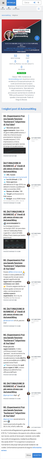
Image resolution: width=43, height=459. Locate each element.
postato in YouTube (10, 156)
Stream (3, 9)
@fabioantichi (8, 320)
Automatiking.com (15, 79)
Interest (8, 9)
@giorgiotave (8, 395)
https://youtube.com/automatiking (16, 177)
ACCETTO (37, 455)
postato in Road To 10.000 (11, 203)
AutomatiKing (36, 138)
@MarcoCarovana (15, 272)
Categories (15, 9)
